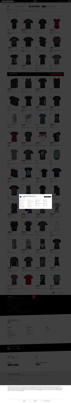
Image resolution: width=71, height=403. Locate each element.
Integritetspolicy (22, 390)
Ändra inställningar (47, 400)
